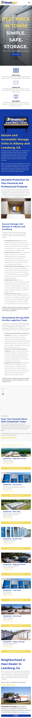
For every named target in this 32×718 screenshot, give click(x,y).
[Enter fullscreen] (3, 394)
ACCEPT (16, 715)
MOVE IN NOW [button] (16, 54)
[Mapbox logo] (5, 416)
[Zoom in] (3, 389)
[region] (16, 402)
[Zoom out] (3, 391)
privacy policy (25, 712)
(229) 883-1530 (8, 463)
